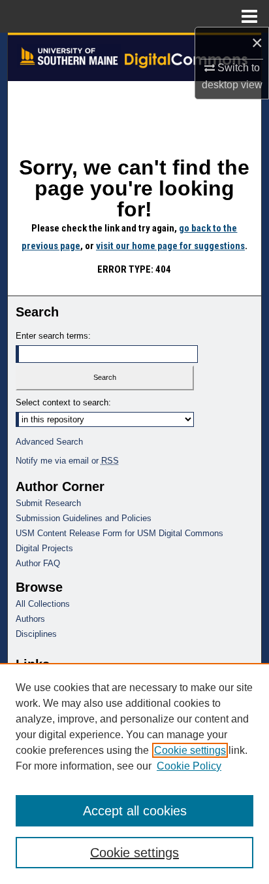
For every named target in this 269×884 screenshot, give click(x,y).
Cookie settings (190, 750)
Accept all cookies (135, 811)
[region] (134, 773)
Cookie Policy (189, 766)
